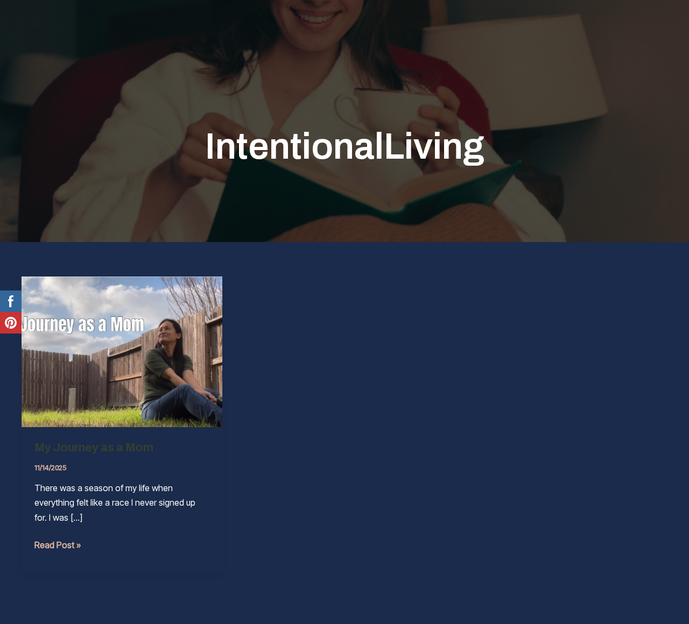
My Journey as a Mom (93, 447)
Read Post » (57, 545)
